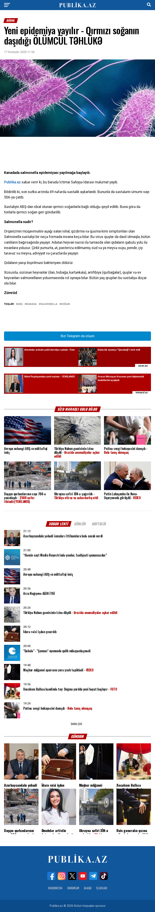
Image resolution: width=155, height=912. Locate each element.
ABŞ (20, 304)
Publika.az (12, 182)
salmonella (48, 304)
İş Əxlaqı (101, 888)
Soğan (65, 304)
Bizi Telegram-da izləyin (77, 336)
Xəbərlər (73, 888)
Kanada (31, 304)
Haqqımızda (55, 888)
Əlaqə (87, 888)
